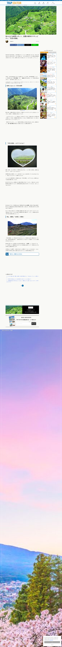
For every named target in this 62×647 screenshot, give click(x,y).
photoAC (24, 110)
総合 (52, 52)
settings (52, 644)
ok (52, 642)
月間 (44, 52)
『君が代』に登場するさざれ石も (15, 254)
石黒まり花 (11, 41)
